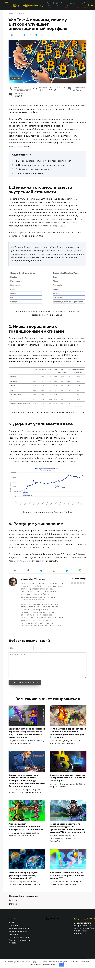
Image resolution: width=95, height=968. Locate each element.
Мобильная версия (18, 931)
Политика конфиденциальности (19, 926)
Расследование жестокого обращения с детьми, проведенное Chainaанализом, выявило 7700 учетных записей (67, 828)
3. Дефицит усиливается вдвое (32, 169)
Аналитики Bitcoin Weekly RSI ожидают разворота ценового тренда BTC (67, 875)
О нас (11, 922)
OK (61, 965)
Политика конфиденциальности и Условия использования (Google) (20, 939)
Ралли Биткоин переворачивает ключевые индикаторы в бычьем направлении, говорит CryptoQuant (68, 733)
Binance (13, 900)
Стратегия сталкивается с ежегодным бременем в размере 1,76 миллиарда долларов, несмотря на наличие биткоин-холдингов (27, 780)
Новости (16, 78)
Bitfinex (13, 904)
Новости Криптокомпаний (23, 896)
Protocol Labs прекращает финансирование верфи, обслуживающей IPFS (23, 875)
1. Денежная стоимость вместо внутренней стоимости (44, 161)
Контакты (13, 918)
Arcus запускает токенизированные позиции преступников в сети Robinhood (26, 827)
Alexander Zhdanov (33, 579)
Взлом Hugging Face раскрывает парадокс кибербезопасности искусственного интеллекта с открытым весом (27, 733)
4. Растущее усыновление (29, 173)
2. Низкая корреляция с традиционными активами (43, 165)
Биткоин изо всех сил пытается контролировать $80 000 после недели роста (67, 778)
